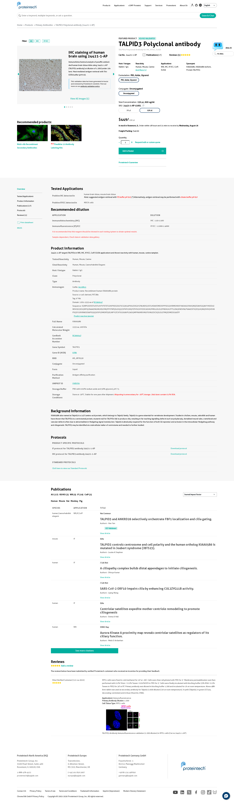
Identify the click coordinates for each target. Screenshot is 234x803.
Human (54, 501)
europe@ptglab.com (76, 776)
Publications (152, 55)
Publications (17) (24, 206)
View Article (105, 533)
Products (29, 25)
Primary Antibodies (44, 25)
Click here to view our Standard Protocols (69, 468)
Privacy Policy (35, 791)
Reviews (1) (174, 55)
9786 (74, 353)
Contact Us (21, 791)
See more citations (84, 650)
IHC (37, 41)
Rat (67, 501)
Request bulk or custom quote (147, 142)
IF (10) (80, 494)
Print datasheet (26, 222)
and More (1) (141, 70)
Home (19, 25)
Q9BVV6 (76, 383)
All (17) (54, 494)
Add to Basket (128, 151)
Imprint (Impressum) (111, 791)
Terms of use (50, 791)
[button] (226, 796)
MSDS (19, 228)
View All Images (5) (79, 98)
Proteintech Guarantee (128, 162)
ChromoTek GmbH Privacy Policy (30, 796)
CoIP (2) (88, 494)
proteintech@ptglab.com (27, 776)
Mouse (62, 501)
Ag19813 (82, 287)
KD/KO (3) (64, 494)
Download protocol (179, 448)
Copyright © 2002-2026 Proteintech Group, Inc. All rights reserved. (75, 796)
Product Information (25, 201)
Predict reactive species (84, 316)
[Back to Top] (218, 796)
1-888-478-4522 (24, 772)
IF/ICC (45, 41)
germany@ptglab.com (128, 776)
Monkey (74, 501)
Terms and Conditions (68, 791)
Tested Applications (25, 196)
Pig (80, 501)
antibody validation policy (90, 86)
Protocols (21, 210)
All (31, 41)
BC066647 (98, 302)
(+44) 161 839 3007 (76, 772)
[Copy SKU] (143, 105)
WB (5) (73, 494)
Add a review (67, 666)
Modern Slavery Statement (134, 791)
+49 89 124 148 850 (127, 772)
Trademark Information (89, 791)
